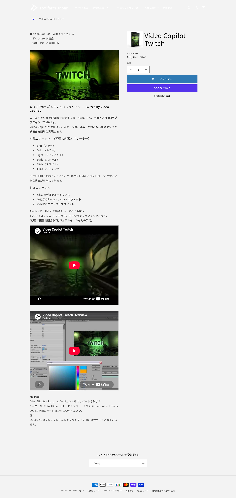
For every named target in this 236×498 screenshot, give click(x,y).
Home (33, 19)
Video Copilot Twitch (51, 19)
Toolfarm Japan (76, 490)
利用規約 (129, 490)
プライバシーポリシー (112, 490)
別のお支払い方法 (162, 95)
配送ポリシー (142, 490)
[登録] (143, 463)
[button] (103, 7)
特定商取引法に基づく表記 (163, 490)
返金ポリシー (93, 490)
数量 (129, 63)
